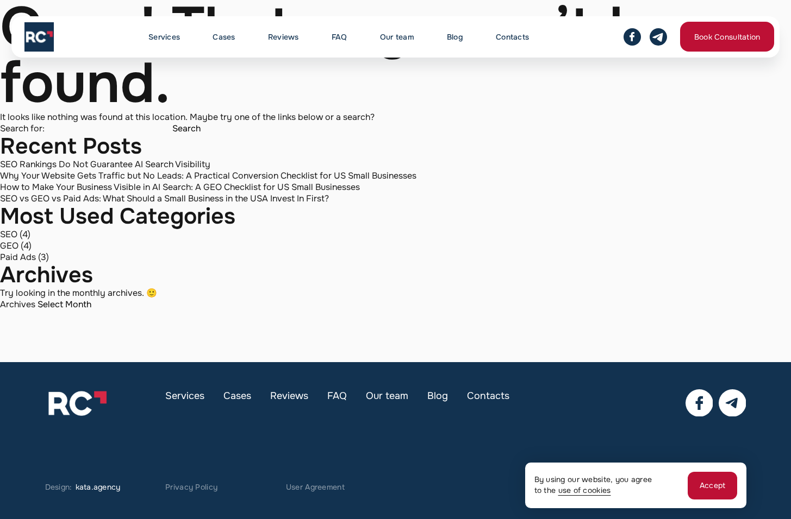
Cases (224, 37)
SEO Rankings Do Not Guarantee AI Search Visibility (105, 164)
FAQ (339, 37)
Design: (83, 487)
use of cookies (584, 490)
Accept (713, 485)
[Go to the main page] (39, 37)
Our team (397, 37)
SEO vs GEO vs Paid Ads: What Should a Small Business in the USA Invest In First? (164, 198)
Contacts (512, 37)
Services (164, 37)
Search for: (22, 128)
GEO (9, 245)
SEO (8, 234)
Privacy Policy (191, 487)
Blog (455, 37)
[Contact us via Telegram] (658, 37)
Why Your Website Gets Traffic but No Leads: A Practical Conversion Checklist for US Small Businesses (208, 175)
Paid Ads (18, 257)
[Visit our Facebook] (632, 37)
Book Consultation (727, 37)
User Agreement (315, 487)
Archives (17, 304)
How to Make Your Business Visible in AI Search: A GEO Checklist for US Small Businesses (180, 187)
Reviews (283, 37)
